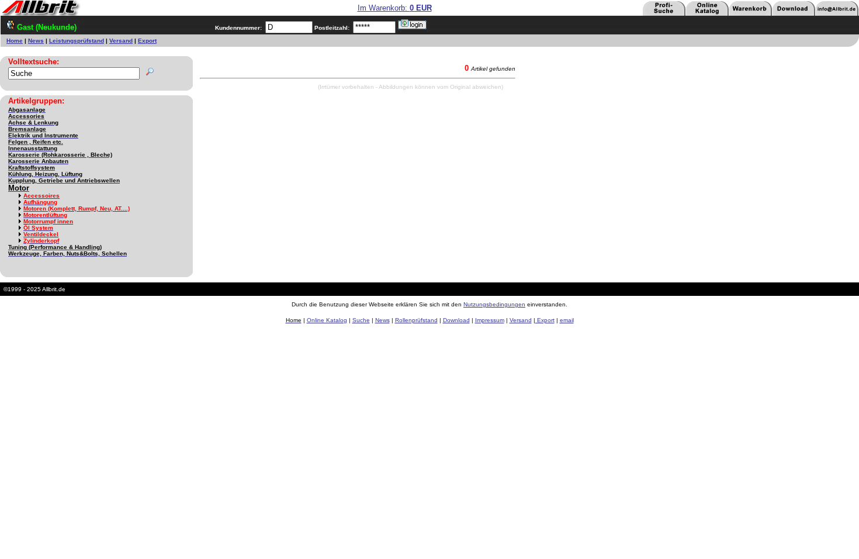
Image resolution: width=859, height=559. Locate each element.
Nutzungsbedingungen (494, 304)
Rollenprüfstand (416, 320)
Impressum (489, 320)
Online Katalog (327, 320)
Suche (361, 320)
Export (147, 40)
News (36, 40)
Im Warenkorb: (395, 8)
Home (14, 40)
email (567, 320)
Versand (121, 40)
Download (456, 320)
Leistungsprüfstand (76, 40)
